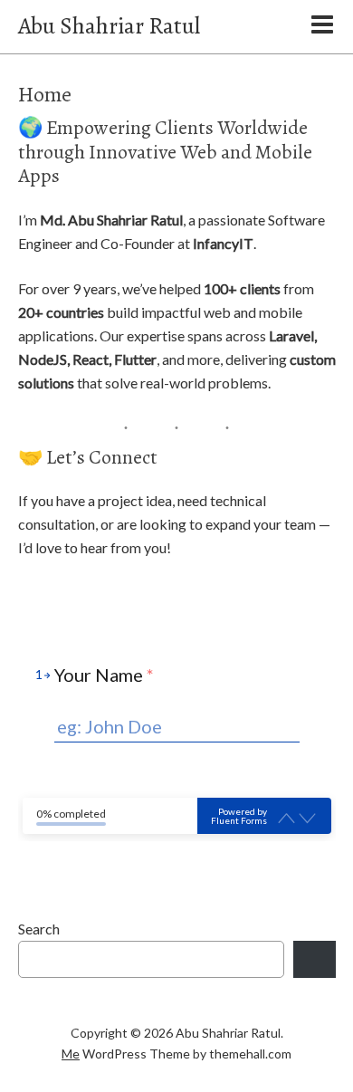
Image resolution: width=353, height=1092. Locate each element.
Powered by (239, 816)
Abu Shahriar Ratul (109, 26)
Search (39, 928)
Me (71, 1053)
